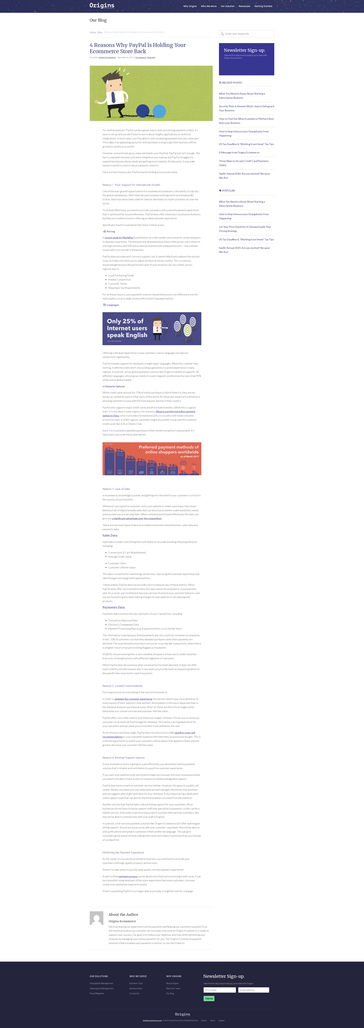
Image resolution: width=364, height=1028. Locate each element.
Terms (212, 1020)
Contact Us (134, 993)
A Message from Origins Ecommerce (239, 152)
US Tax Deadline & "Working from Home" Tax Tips (246, 144)
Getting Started (263, 6)
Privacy (204, 1020)
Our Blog (170, 993)
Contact (222, 1020)
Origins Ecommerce (107, 57)
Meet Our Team (173, 988)
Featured (151, 57)
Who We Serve (209, 6)
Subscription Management (102, 988)
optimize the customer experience (133, 698)
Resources (244, 6)
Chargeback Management (101, 983)
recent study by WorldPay (119, 237)
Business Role (136, 988)
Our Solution (227, 6)
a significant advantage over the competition (137, 518)
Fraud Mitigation (97, 993)
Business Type (136, 983)
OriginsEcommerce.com (152, 1020)
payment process (128, 876)
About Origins (172, 983)
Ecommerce (141, 57)
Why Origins (190, 6)
